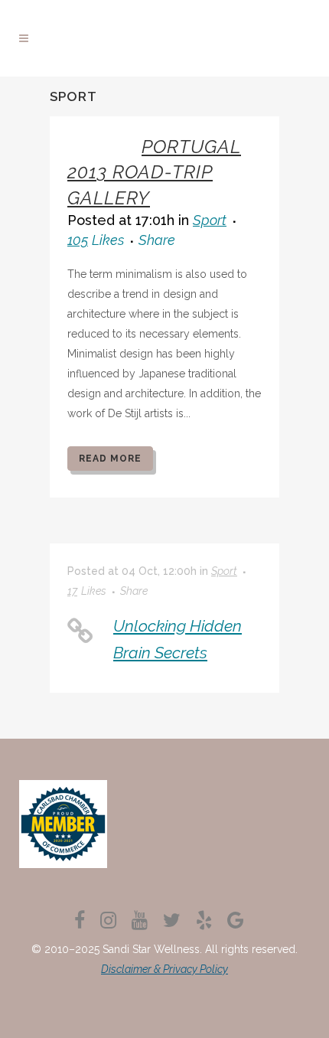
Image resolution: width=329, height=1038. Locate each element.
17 (86, 591)
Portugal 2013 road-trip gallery (154, 171)
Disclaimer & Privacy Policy (164, 969)
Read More (110, 458)
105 (95, 240)
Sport (209, 220)
